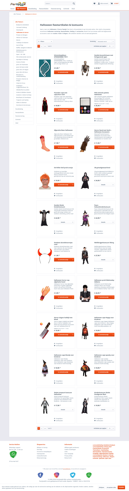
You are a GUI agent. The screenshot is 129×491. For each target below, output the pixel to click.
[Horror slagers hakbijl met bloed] (44, 331)
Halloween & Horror (22, 32)
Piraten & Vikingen (21, 35)
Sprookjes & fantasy (22, 59)
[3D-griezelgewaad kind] (85, 181)
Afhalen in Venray (42, 447)
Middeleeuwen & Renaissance (21, 51)
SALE (16, 123)
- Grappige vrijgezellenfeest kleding (102, 453)
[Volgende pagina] (41, 46)
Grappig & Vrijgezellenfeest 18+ (22, 86)
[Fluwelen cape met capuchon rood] (44, 106)
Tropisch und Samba (22, 100)
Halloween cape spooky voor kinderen (104, 356)
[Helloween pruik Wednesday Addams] (85, 293)
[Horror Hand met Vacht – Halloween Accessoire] (85, 143)
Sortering (93, 41)
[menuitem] (60, 3)
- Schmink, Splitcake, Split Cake (101, 458)
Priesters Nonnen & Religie (22, 79)
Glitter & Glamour (21, 102)
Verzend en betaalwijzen (44, 451)
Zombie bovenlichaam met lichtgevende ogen (103, 56)
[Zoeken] (74, 3)
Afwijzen (101, 487)
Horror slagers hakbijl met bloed (63, 318)
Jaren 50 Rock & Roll (22, 67)
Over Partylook (68, 454)
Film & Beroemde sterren (23, 57)
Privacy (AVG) (68, 456)
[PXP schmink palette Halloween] (85, 106)
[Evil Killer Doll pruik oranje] (44, 181)
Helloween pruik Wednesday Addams (104, 281)
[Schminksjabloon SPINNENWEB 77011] (44, 68)
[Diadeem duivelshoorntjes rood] (44, 256)
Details (103, 184)
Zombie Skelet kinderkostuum (59, 206)
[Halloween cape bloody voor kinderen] (44, 368)
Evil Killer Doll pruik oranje (63, 168)
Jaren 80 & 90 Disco (22, 72)
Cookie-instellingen (70, 449)
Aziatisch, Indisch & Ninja (23, 95)
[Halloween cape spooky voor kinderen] (85, 368)
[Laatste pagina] (45, 46)
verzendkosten (66, 469)
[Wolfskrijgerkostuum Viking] (85, 256)
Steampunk (19, 30)
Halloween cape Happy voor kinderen (104, 318)
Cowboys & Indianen (22, 42)
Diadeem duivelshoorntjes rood (63, 243)
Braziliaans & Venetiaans (23, 97)
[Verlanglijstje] (94, 3)
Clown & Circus (20, 83)
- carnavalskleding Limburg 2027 (102, 447)
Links (66, 451)
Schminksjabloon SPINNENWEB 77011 (61, 56)
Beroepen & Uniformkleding (21, 75)
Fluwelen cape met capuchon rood (60, 93)
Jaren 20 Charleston (22, 64)
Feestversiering (19, 116)
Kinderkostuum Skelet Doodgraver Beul (102, 393)
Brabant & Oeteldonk (22, 25)
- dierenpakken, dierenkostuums (102, 452)
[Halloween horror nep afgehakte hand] (44, 293)
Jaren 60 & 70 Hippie (22, 69)
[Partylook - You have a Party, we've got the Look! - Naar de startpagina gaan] (18, 4)
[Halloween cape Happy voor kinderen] (85, 331)
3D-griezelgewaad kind (102, 168)
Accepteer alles (111, 487)
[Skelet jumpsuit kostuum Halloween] (44, 406)
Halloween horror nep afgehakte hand (61, 281)
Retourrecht (68, 458)
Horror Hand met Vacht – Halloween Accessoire (103, 131)
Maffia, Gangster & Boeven (24, 47)
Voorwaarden (41, 454)
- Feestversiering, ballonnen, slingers (103, 456)
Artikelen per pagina (100, 46)
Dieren (18, 40)
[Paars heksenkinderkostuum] (85, 218)
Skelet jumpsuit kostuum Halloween (63, 393)
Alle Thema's (19, 22)
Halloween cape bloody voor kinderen (64, 356)
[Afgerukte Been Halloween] (44, 143)
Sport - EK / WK (20, 54)
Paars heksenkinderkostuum (102, 206)
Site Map (39, 449)
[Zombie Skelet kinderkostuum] (44, 218)
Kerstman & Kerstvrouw (23, 105)
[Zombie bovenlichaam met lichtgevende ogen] (85, 68)
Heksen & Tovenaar (22, 37)
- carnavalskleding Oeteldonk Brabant (103, 445)
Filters (42, 41)
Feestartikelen (19, 112)
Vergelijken (59, 81)
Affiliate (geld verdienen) (71, 447)
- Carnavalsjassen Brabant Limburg (102, 455)
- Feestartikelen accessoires (100, 448)
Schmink (18, 119)
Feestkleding (19, 109)
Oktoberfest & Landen (22, 90)
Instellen (121, 487)
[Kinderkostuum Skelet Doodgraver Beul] (85, 406)
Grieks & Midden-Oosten (23, 92)
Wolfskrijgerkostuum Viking (104, 243)
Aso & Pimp (19, 45)
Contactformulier (42, 456)
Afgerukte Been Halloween (63, 130)
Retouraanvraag (41, 458)
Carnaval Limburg (21, 27)
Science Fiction (20, 62)
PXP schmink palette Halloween (101, 93)
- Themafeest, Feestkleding (100, 450)
